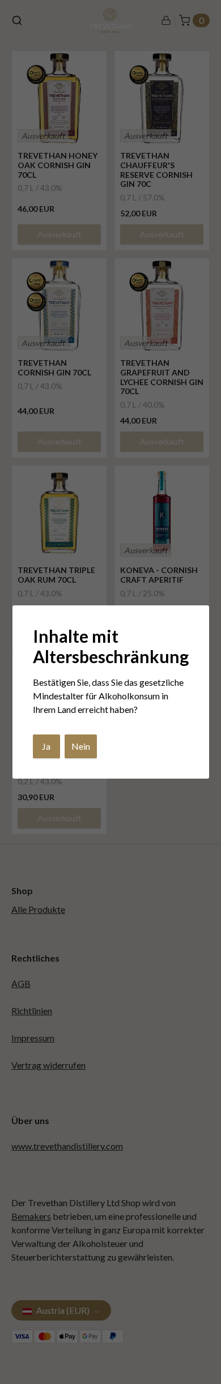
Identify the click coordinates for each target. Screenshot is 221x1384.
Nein (80, 746)
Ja (46, 746)
